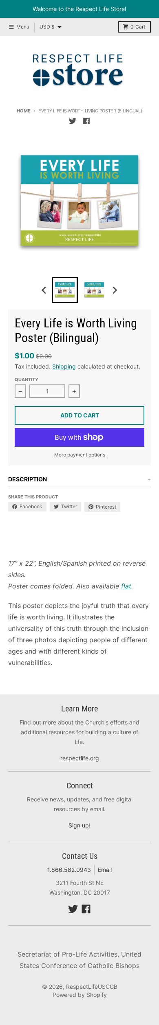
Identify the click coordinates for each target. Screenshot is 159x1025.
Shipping (64, 366)
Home (23, 111)
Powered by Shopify (80, 994)
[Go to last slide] (44, 290)
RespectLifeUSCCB (91, 986)
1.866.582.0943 (69, 869)
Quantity (26, 379)
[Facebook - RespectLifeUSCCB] (86, 121)
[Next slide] (114, 290)
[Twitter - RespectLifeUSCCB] (72, 121)
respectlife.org (79, 758)
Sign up (78, 825)
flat (126, 586)
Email (105, 869)
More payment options (79, 455)
